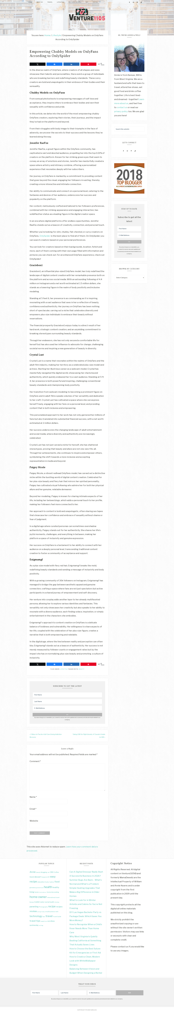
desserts (44, 877)
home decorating (53, 892)
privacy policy (121, 111)
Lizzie (36, 902)
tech (56, 911)
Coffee (56, 872)
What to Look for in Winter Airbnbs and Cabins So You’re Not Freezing (85, 904)
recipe (52, 906)
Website (34, 821)
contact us (122, 107)
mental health (49, 902)
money (57, 902)
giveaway (33, 887)
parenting (34, 906)
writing (41, 925)
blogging (44, 872)
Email (33, 809)
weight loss (44, 921)
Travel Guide (57, 916)
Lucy (42, 902)
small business (50, 911)
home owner (38, 897)
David (32, 877)
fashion (51, 882)
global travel (40, 887)
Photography (43, 907)
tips (44, 916)
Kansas (32, 902)
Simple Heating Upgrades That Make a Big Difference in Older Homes (84, 892)
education (41, 882)
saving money (41, 911)
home (37, 892)
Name (33, 797)
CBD (52, 872)
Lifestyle (64, 669)
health (48, 887)
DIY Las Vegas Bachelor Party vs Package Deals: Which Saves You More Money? (85, 916)
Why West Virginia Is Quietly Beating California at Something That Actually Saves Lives (85, 940)
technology (36, 916)
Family (47, 882)
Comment (35, 761)
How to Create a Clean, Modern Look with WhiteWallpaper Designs (84, 961)
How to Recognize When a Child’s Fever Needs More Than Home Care (85, 928)
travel (49, 916)
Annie (33, 872)
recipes (59, 906)
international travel (53, 897)
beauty (81, 669)
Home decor (43, 892)
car (48, 872)
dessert (37, 877)
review (33, 911)
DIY (49, 877)
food (57, 881)
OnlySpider (44, 236)
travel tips (35, 921)
